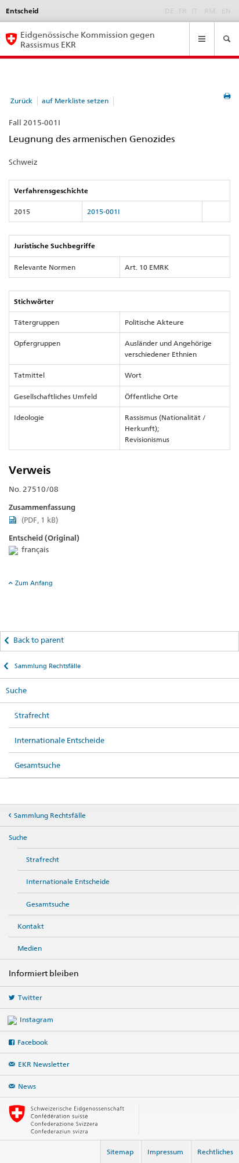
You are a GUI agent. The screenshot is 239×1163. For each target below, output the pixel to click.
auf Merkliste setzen (75, 100)
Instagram (36, 1019)
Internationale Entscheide (59, 740)
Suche (16, 690)
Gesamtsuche (37, 765)
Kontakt (30, 926)
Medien (29, 948)
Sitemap (120, 1151)
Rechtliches (215, 1151)
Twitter (30, 997)
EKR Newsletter (44, 1064)
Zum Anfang (34, 583)
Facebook (32, 1042)
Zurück (21, 100)
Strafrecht (32, 715)
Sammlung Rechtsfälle (47, 666)
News (27, 1086)
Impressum (165, 1151)
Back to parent (38, 639)
